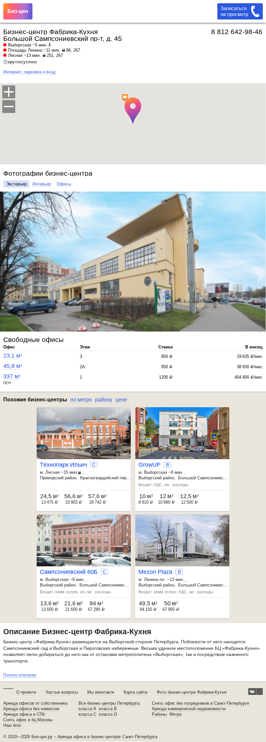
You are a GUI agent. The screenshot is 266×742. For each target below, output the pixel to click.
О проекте (26, 692)
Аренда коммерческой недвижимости (188, 709)
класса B (108, 709)
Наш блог (12, 725)
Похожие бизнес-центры (35, 399)
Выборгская (19, 45)
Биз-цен (17, 11)
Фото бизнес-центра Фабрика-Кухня (191, 692)
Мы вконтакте (100, 692)
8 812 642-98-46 (236, 32)
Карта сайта (135, 692)
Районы (159, 714)
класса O (108, 714)
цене (121, 399)
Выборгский (150, 477)
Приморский (52, 477)
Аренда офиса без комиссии (31, 709)
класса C (87, 714)
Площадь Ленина (25, 50)
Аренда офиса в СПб (24, 714)
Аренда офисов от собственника (35, 703)
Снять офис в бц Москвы (28, 720)
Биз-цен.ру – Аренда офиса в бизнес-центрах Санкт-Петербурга (94, 736)
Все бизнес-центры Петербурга (109, 703)
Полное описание (19, 675)
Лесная (15, 55)
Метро (175, 714)
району (103, 399)
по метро (81, 399)
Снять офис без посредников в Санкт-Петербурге (200, 703)
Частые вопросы (61, 692)
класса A (87, 709)
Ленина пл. (155, 579)
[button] (6, 261)
